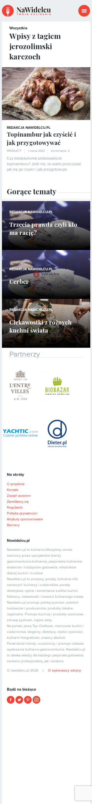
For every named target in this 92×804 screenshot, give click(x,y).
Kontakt (12, 490)
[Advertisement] (46, 753)
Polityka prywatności (22, 513)
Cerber (19, 281)
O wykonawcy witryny (64, 670)
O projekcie (16, 484)
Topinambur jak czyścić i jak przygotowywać (41, 138)
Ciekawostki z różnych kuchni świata (40, 326)
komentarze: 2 (60, 151)
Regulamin (15, 507)
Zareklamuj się (18, 502)
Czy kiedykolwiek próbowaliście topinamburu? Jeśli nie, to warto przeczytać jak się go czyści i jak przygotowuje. (44, 164)
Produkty (14, 151)
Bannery (13, 525)
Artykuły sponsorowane (25, 519)
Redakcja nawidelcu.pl (28, 128)
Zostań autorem (19, 496)
